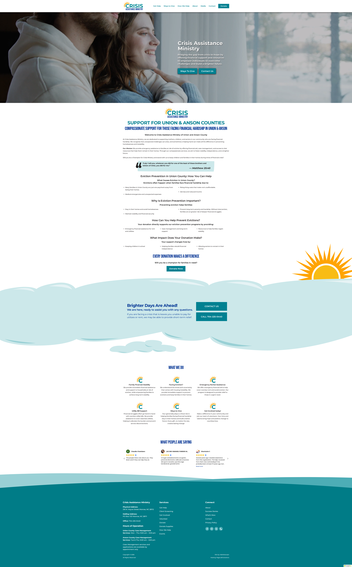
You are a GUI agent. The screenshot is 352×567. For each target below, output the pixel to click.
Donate (224, 6)
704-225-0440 (135, 521)
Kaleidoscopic (224, 554)
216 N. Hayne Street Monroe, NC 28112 (138, 509)
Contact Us (207, 71)
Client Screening (166, 511)
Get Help (157, 6)
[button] (124, 458)
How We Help (183, 6)
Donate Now (176, 268)
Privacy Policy (211, 523)
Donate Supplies (166, 526)
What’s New (210, 515)
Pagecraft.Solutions (222, 557)
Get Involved (164, 515)
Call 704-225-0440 (211, 316)
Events (162, 534)
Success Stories (211, 511)
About (195, 6)
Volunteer (163, 519)
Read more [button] (129, 466)
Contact (212, 6)
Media (203, 6)
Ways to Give (169, 6)
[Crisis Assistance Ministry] (133, 9)
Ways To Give (187, 71)
